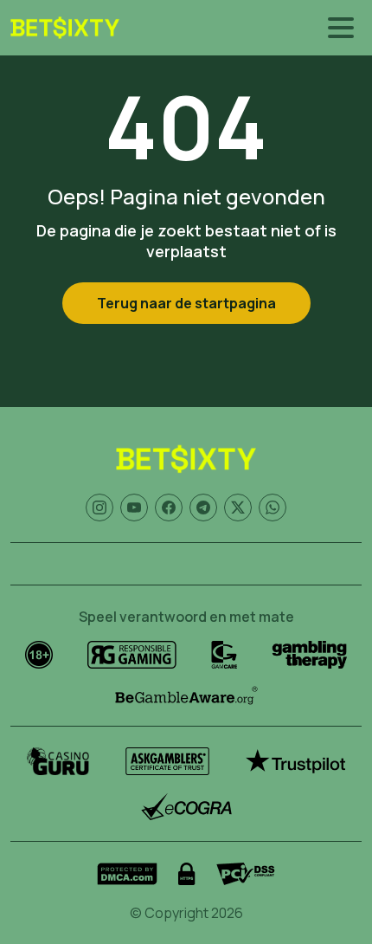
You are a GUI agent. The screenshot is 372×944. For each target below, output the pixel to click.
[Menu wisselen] (341, 27)
